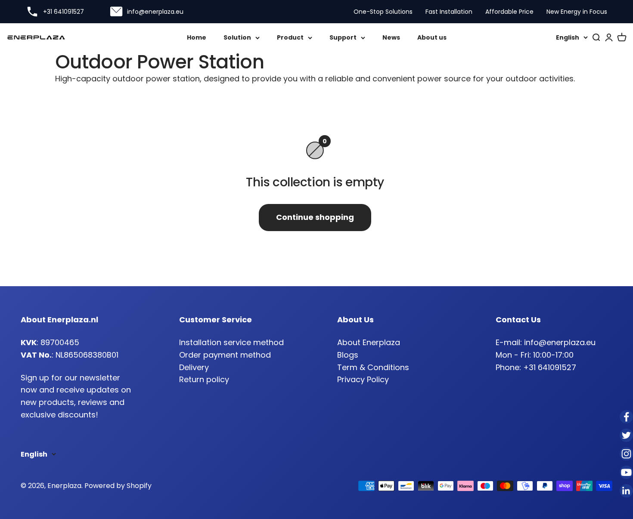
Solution (237, 37)
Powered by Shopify (118, 486)
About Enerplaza (368, 342)
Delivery (194, 367)
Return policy (204, 379)
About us (432, 37)
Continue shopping (315, 217)
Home (196, 37)
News (391, 37)
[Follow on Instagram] (626, 454)
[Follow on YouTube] (626, 472)
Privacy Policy (363, 379)
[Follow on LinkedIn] (626, 491)
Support (343, 37)
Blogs (347, 354)
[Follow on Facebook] (626, 417)
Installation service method (231, 342)
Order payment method (225, 354)
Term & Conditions (373, 367)
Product (290, 37)
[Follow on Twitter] (626, 435)
